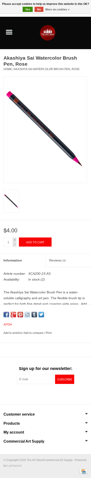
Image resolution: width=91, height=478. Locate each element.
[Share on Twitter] (41, 314)
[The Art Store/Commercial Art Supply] (54, 32)
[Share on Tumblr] (34, 314)
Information (13, 260)
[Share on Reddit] (27, 314)
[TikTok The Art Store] (54, 393)
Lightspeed (14, 465)
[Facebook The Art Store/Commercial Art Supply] (37, 393)
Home (8, 69)
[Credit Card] (83, 471)
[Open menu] (9, 32)
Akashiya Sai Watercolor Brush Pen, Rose (47, 69)
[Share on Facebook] (6, 314)
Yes (27, 9)
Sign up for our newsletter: (45, 368)
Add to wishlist (13, 333)
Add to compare (34, 333)
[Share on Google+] (13, 314)
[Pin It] (20, 314)
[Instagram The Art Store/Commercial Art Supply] (45, 393)
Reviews (57, 260)
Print (49, 333)
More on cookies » (57, 9)
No (39, 9)
